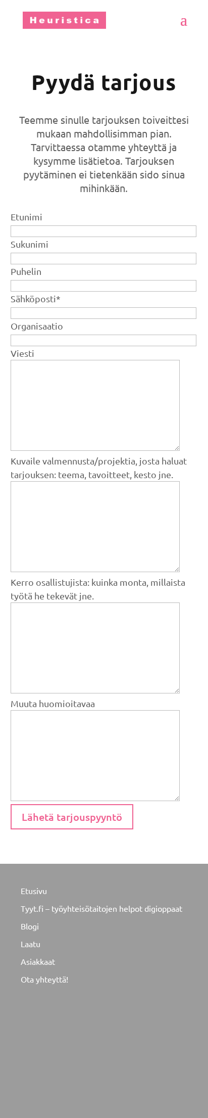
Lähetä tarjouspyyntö (72, 816)
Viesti (22, 353)
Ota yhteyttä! (44, 979)
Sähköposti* (36, 298)
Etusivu (34, 891)
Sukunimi (29, 244)
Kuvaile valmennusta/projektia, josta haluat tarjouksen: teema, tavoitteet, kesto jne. (99, 467)
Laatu (30, 944)
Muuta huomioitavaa (53, 703)
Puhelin (26, 271)
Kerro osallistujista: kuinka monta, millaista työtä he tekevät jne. (98, 589)
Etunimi (26, 216)
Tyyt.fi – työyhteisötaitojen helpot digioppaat (101, 908)
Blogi (30, 926)
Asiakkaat (38, 961)
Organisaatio (37, 325)
